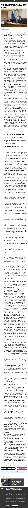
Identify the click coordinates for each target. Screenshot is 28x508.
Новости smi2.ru (3, 486)
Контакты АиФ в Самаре (22, 490)
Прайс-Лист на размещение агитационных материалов (12, 490)
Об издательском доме (9, 488)
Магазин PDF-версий (18, 488)
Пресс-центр (13, 488)
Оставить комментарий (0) (22, 468)
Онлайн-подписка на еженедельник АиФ (11, 489)
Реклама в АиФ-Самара (19, 489)
